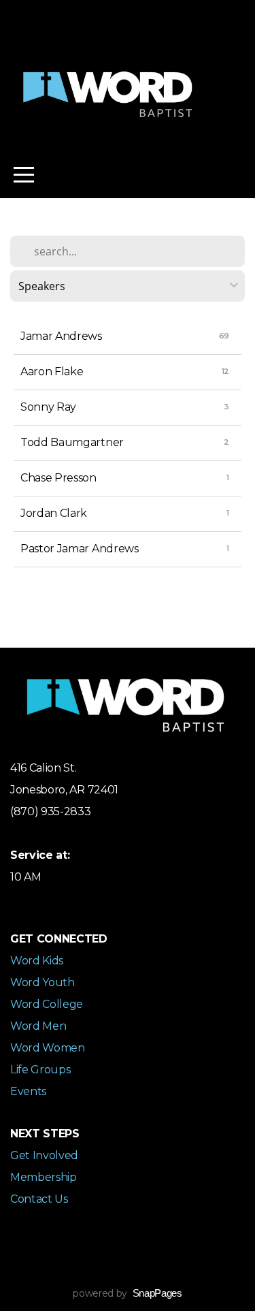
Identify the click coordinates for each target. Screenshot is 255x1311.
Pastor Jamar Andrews (79, 548)
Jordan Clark (53, 513)
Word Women (47, 1047)
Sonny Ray (48, 406)
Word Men (38, 1026)
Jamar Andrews (61, 336)
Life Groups (40, 1069)
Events (28, 1091)
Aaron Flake (51, 371)
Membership (43, 1177)
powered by (127, 1293)
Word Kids (36, 960)
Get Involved (44, 1155)
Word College (46, 1004)
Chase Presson (58, 477)
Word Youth (42, 982)
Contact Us (39, 1198)
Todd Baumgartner (72, 442)
